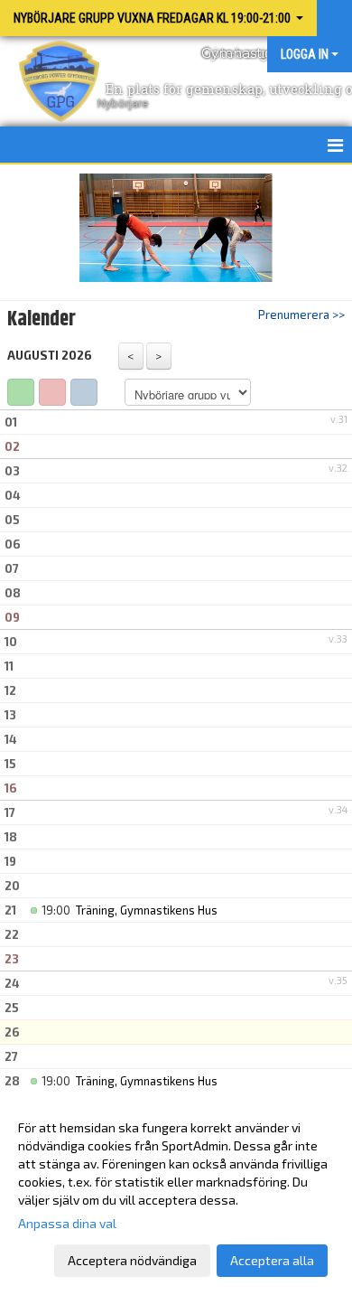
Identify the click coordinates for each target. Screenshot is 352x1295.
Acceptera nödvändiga (132, 1260)
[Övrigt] (83, 392)
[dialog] (176, 1193)
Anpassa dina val (67, 1223)
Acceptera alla (272, 1260)
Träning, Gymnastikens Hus (147, 910)
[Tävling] (52, 392)
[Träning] (20, 392)
